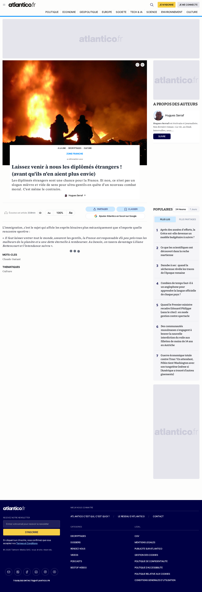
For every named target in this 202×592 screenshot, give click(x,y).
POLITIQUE (52, 12)
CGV (137, 536)
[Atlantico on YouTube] (54, 571)
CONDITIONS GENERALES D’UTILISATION (155, 580)
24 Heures (180, 209)
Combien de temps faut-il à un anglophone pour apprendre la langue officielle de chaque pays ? (178, 289)
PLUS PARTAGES (187, 219)
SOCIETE (121, 12)
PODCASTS (76, 561)
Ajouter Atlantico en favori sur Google (118, 216)
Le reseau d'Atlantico (131, 516)
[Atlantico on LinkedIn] (36, 572)
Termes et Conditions (27, 543)
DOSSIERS (75, 542)
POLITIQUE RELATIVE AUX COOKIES (152, 573)
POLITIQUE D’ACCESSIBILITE (149, 567)
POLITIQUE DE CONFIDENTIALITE (151, 561)
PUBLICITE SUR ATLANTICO (148, 548)
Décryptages (74, 148)
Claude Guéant (12, 259)
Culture (88, 148)
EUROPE (107, 12)
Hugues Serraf (76, 195)
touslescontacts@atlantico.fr (31, 580)
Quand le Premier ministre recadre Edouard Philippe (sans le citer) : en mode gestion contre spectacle (176, 310)
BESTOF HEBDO (79, 567)
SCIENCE (151, 12)
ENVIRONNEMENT (172, 12)
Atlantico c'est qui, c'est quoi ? (90, 516)
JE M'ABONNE (167, 4)
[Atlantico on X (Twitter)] (17, 572)
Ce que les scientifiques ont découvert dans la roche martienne (177, 251)
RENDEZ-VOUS (78, 548)
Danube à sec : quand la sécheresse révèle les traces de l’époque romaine (177, 269)
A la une (62, 148)
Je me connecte (188, 4)
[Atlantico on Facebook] (27, 572)
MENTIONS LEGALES (145, 542)
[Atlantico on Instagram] (45, 571)
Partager (102, 209)
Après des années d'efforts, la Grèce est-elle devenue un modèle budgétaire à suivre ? (177, 233)
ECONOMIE (69, 12)
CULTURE (192, 12)
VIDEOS (74, 555)
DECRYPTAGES (78, 536)
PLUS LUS (165, 219)
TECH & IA (136, 12)
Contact (158, 516)
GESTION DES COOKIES (146, 555)
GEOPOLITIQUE (89, 12)
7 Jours (193, 209)
